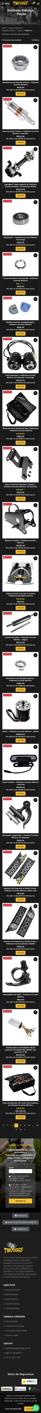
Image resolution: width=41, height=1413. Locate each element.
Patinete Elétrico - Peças (12, 31)
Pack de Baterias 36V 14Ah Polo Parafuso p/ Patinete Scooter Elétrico (20, 1104)
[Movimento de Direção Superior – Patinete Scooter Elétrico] (20, 664)
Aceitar (29, 1409)
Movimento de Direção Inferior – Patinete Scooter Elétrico (21, 83)
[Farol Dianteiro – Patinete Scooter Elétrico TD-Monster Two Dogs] (20, 355)
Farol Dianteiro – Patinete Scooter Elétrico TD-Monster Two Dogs (20, 376)
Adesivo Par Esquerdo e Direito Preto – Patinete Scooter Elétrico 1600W (20, 942)
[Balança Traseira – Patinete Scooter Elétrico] (20, 520)
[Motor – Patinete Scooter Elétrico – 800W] (20, 711)
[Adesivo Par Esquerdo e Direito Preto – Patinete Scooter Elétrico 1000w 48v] (20, 868)
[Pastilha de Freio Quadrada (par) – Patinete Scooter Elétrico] (20, 308)
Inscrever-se (20, 1201)
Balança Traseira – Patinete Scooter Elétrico (20, 541)
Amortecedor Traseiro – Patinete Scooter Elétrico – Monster (20, 132)
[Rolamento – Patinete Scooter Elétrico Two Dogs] (20, 217)
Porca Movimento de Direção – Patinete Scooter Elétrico (20, 279)
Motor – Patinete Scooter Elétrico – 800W (20, 731)
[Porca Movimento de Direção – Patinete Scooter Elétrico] (20, 264)
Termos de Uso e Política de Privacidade (20, 1189)
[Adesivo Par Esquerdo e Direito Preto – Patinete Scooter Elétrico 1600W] (20, 921)
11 (16, 1130)
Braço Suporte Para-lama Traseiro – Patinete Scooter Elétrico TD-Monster (20, 485)
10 (37, 1125)
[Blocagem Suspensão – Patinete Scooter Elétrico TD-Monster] (20, 815)
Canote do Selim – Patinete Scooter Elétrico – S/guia (20, 638)
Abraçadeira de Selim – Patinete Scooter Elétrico (20, 996)
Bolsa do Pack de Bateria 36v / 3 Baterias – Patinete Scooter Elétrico (20, 429)
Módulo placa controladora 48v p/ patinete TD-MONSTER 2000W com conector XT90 (20, 1050)
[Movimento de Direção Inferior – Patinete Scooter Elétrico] (20, 62)
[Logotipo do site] (20, 3)
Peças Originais (15, 28)
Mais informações (13, 1409)
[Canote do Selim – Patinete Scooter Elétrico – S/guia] (20, 623)
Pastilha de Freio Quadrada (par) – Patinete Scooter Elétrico (20, 323)
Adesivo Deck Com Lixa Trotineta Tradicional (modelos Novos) (20, 595)
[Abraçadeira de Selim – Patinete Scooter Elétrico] (20, 974)
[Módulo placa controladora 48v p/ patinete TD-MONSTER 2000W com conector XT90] (20, 1027)
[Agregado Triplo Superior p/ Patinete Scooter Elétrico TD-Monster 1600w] (20, 164)
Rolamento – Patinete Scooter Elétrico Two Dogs (20, 238)
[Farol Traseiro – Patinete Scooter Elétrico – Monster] (20, 762)
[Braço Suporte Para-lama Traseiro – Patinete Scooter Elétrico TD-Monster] (20, 464)
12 (20, 1130)
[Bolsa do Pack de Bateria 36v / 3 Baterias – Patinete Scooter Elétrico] (20, 408)
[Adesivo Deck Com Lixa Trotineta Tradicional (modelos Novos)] (20, 573)
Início (4, 28)
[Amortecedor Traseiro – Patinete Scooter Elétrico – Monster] (20, 113)
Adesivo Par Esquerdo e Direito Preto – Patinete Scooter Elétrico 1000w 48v (20, 889)
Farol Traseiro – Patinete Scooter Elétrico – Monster (20, 783)
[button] (36, 1408)
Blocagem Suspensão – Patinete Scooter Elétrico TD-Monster (20, 836)
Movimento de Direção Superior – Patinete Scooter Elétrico (20, 679)
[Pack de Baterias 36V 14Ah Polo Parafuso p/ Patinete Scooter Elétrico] (20, 1083)
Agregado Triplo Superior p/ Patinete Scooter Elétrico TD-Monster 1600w (20, 185)
